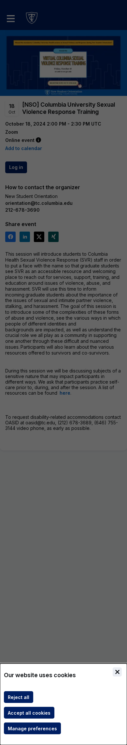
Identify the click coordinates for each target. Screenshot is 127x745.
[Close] (117, 672)
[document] (63, 704)
